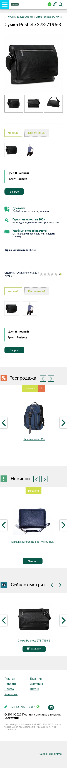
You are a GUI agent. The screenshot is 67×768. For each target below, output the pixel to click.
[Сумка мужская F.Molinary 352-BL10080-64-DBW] (32, 520)
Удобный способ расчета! (30, 230)
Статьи (34, 689)
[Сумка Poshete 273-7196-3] (34, 619)
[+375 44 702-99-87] (55, 4)
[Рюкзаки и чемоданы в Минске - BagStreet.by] (15, 4)
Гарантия (36, 678)
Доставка (19, 208)
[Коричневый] (30, 150)
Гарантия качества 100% (29, 219)
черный (13, 133)
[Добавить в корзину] (28, 649)
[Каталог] (5, 17)
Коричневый (36, 133)
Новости (10, 684)
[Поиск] (61, 4)
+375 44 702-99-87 (21, 707)
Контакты (11, 694)
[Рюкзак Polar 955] (34, 417)
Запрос (14, 191)
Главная (9, 678)
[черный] (11, 150)
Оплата (9, 689)
